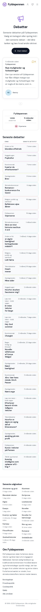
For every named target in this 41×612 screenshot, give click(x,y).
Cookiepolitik (8, 586)
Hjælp (5, 590)
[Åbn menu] (37, 4)
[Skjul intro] (20, 104)
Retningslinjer (8, 579)
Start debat (22, 51)
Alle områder (8, 594)
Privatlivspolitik (8, 583)
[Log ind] (28, 4)
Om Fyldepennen (13, 549)
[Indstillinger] (32, 4)
